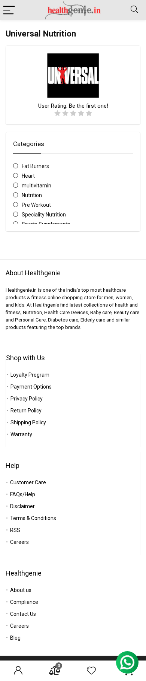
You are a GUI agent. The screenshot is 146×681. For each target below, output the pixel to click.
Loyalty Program (29, 375)
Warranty (21, 434)
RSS (15, 530)
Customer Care (28, 482)
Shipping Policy (28, 422)
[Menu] (9, 10)
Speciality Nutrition (44, 215)
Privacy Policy (26, 399)
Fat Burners (35, 166)
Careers (19, 542)
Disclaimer (22, 506)
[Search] (134, 10)
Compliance (24, 602)
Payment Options (31, 387)
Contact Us (23, 614)
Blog (15, 638)
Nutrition (32, 195)
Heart (28, 176)
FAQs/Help (22, 494)
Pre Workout (36, 205)
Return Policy (26, 411)
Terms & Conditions (33, 518)
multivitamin (36, 186)
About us (20, 590)
